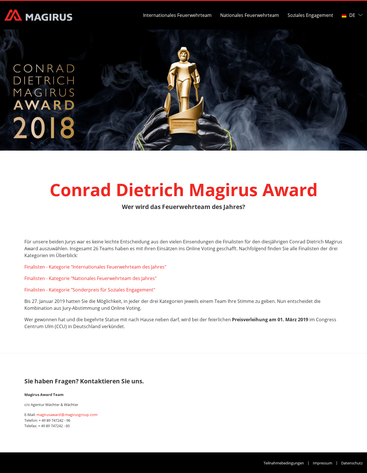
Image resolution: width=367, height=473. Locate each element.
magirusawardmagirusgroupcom (66, 414)
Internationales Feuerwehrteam (177, 15)
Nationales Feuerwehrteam (249, 15)
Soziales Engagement (310, 15)
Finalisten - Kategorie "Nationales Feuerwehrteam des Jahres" (90, 278)
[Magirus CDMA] (38, 15)
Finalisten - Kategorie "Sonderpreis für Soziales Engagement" (89, 290)
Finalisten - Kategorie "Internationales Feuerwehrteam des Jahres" (95, 267)
